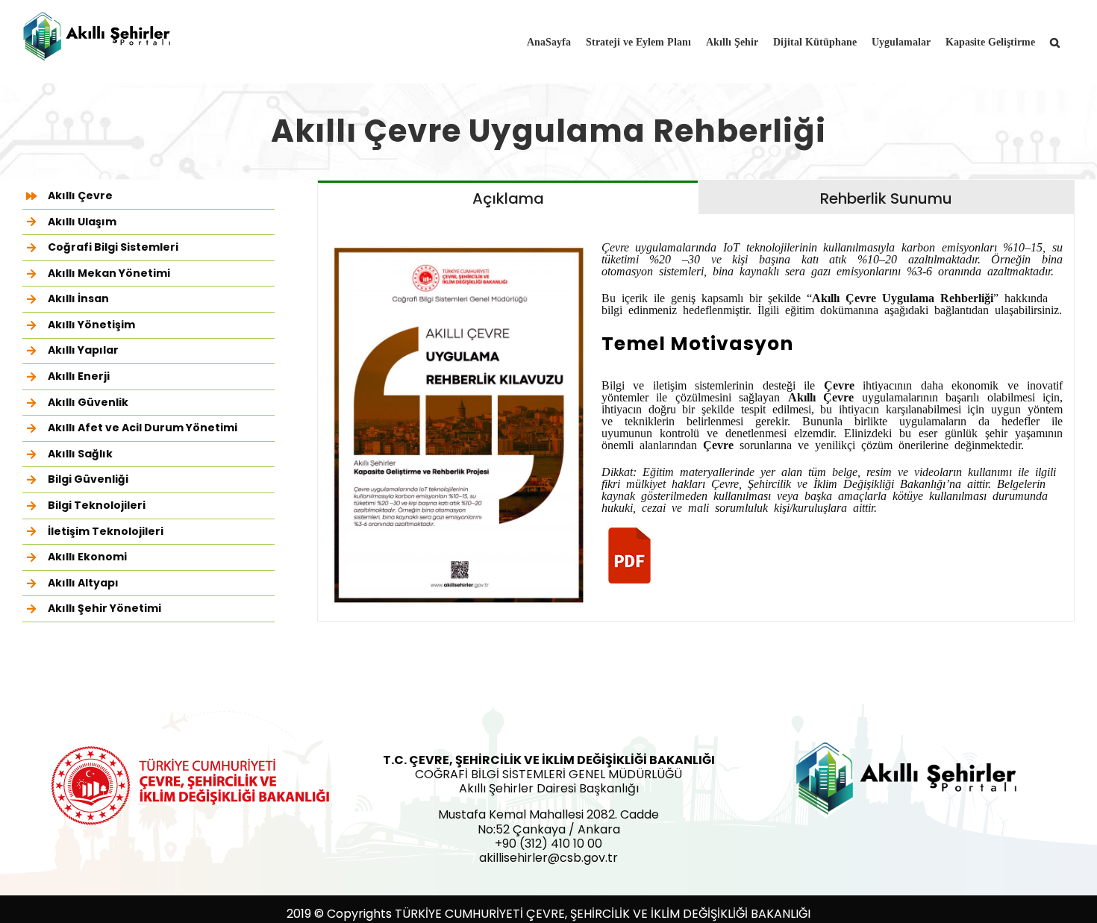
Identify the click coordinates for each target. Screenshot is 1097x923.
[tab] (508, 197)
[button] (1055, 41)
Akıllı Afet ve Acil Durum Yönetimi (142, 427)
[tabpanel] (696, 418)
